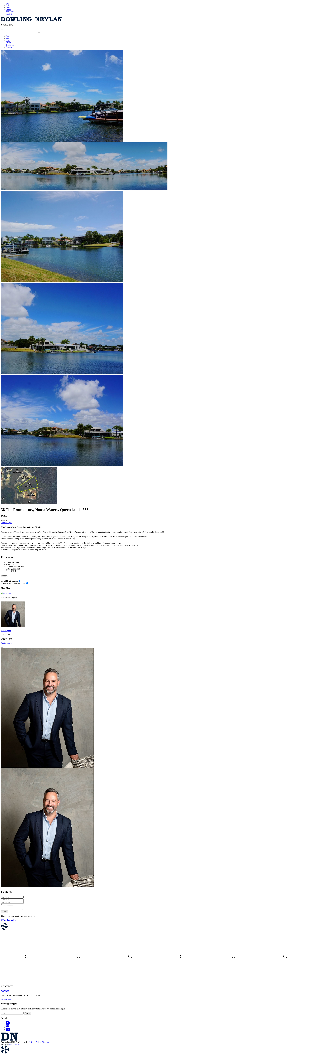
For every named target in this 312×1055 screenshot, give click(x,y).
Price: (8, 571)
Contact (9, 14)
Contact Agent (6, 523)
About (8, 10)
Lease (8, 7)
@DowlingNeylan (8, 920)
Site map (45, 1042)
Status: (8, 564)
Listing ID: (10, 562)
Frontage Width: (13, 583)
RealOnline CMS (14, 1044)
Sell (7, 5)
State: (8, 569)
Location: (9, 567)
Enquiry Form (6, 999)
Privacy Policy (35, 1042)
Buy (7, 3)
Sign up (27, 1013)
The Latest (10, 12)
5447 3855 (5, 991)
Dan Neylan (6, 631)
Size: (9, 581)
